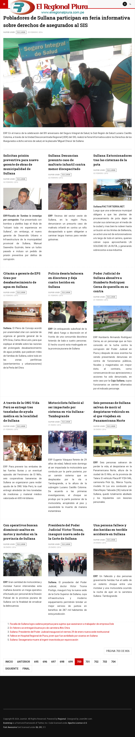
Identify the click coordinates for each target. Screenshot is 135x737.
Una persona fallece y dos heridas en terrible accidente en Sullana (110, 529)
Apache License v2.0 (77, 723)
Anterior (23, 661)
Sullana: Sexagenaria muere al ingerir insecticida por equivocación (44, 639)
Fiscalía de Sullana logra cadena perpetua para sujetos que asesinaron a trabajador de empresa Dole (62, 624)
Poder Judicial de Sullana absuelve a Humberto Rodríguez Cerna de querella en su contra (110, 282)
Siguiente (11, 668)
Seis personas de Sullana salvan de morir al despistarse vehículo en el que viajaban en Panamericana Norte (112, 411)
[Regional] (49, 4)
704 (113, 661)
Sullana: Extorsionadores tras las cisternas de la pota (112, 160)
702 (96, 661)
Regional (62, 719)
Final (26, 668)
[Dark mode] (130, 4)
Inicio (9, 661)
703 (105, 661)
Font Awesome (10, 727)
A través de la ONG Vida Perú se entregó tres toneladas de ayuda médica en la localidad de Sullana (21, 411)
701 (87, 661)
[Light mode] (125, 4)
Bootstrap (7, 723)
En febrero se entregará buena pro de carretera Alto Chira (40, 628)
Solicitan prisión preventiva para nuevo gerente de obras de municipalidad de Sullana (21, 164)
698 (62, 661)
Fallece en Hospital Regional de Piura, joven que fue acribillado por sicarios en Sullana (54, 635)
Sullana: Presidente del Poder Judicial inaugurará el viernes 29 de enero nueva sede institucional (59, 632)
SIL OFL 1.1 (41, 727)
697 (53, 661)
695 (36, 661)
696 (45, 661)
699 (70, 661)
